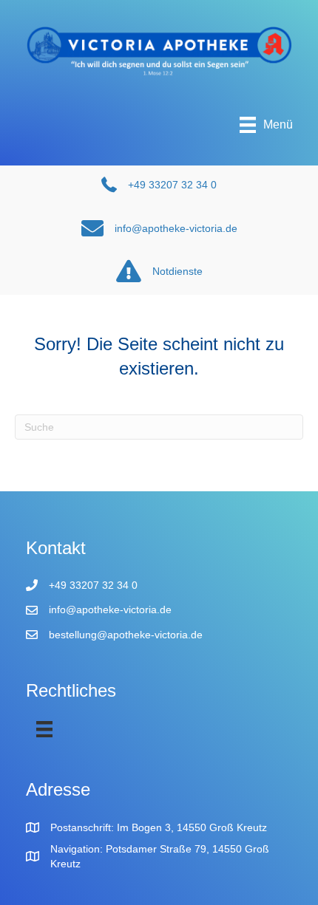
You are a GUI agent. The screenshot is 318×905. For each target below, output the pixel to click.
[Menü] (44, 729)
